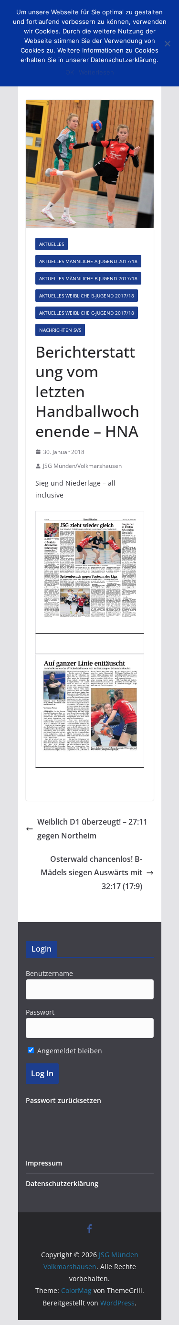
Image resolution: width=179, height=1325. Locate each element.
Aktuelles (51, 244)
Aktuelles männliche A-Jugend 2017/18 (88, 261)
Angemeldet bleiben (68, 1050)
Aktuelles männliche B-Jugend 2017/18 (88, 278)
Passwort (40, 1012)
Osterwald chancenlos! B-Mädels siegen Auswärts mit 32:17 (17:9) (91, 873)
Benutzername (49, 973)
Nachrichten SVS (60, 330)
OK (69, 72)
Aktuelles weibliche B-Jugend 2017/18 (86, 295)
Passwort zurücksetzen (63, 1100)
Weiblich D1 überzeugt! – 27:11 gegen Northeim (92, 828)
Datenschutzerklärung (62, 1183)
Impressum (44, 1162)
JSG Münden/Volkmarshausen (82, 466)
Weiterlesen (96, 72)
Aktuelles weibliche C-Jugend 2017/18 (86, 312)
